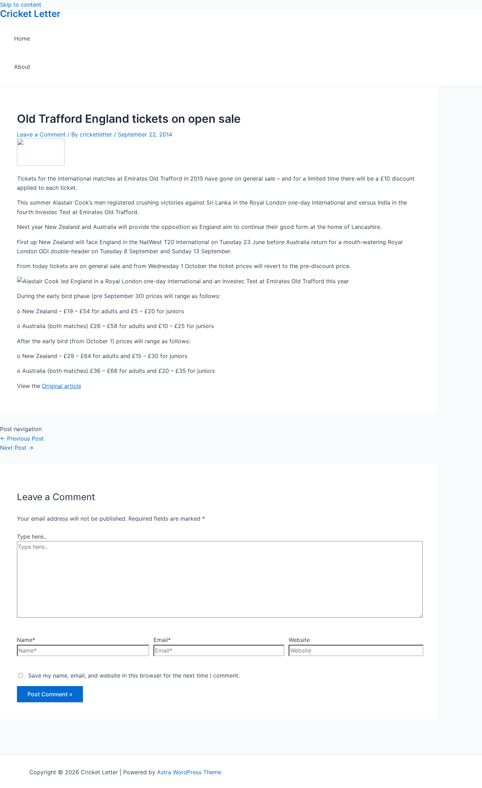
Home (22, 38)
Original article (61, 385)
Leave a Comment (41, 134)
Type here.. (31, 536)
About (22, 66)
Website (299, 639)
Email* (162, 639)
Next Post (17, 447)
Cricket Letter (30, 13)
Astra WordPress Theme (189, 772)
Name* (26, 639)
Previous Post (22, 438)
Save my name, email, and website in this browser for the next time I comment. (134, 675)
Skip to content (20, 4)
